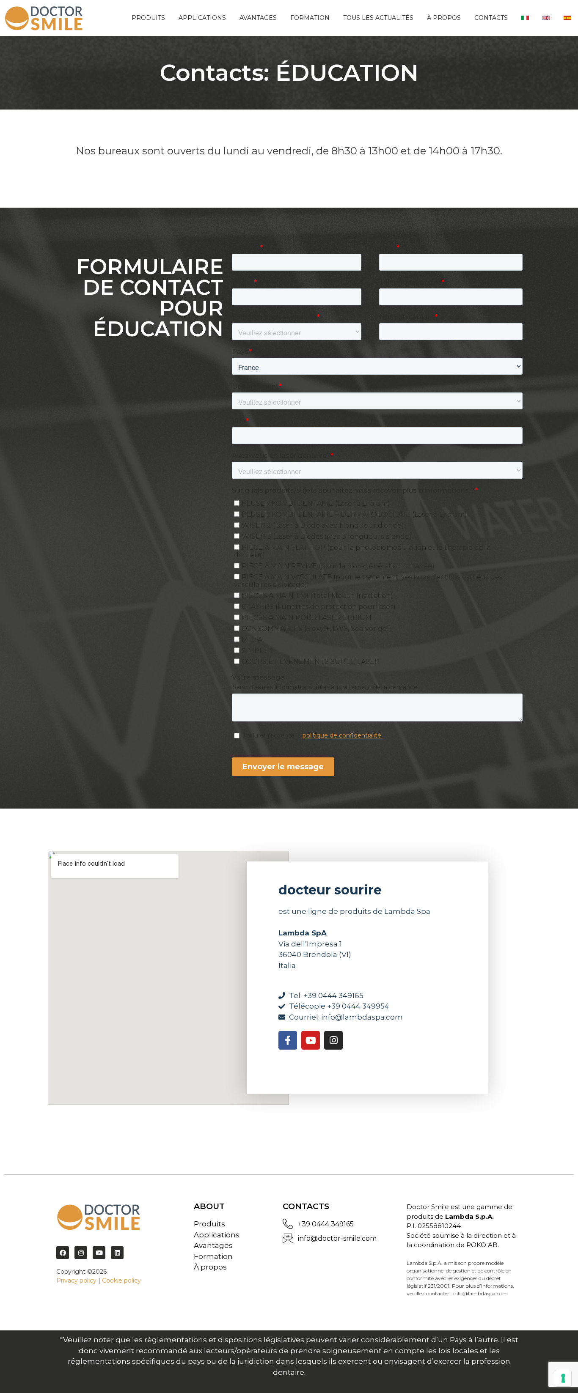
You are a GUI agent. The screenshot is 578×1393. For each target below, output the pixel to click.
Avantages (258, 18)
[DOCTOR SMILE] (43, 18)
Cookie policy (121, 1280)
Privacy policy (76, 1280)
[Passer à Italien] (525, 18)
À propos (444, 18)
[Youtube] (310, 1040)
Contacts (491, 18)
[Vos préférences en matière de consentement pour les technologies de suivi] (563, 1378)
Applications (202, 18)
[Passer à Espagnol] (567, 18)
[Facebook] (62, 1252)
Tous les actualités (378, 18)
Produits (148, 18)
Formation (310, 18)
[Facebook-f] (287, 1040)
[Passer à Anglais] (546, 18)
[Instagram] (333, 1040)
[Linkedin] (117, 1252)
